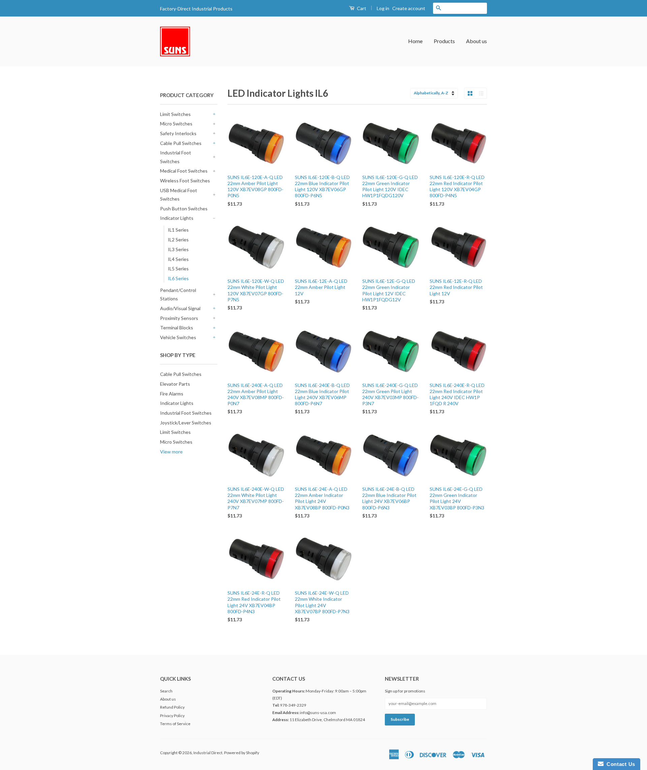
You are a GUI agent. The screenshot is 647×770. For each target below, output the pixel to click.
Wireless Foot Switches (185, 180)
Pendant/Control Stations (178, 294)
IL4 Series (178, 259)
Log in (383, 8)
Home (415, 41)
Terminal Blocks (176, 327)
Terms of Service (175, 723)
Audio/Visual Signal (180, 308)
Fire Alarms (171, 393)
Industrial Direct (207, 752)
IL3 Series (178, 249)
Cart (361, 8)
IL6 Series (178, 278)
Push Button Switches (184, 208)
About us (476, 41)
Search (166, 690)
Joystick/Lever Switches (185, 422)
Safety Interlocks (178, 133)
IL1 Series (178, 230)
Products (444, 41)
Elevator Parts (175, 384)
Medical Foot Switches (184, 171)
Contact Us (619, 764)
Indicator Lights (176, 218)
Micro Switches (176, 123)
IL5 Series (178, 268)
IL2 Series (178, 239)
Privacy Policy (172, 715)
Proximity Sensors (179, 318)
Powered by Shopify (241, 752)
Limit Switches (175, 114)
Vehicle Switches (178, 337)
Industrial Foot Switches (175, 157)
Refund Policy (172, 707)
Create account (408, 8)
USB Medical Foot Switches (178, 194)
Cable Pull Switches (181, 143)
